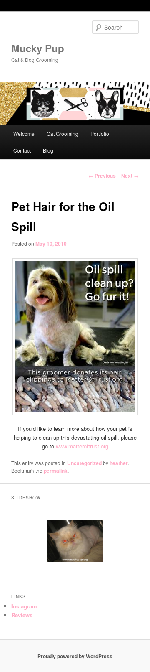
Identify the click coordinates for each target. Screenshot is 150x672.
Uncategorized (84, 463)
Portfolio (99, 133)
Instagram (24, 606)
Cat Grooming (62, 133)
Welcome (24, 133)
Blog (48, 150)
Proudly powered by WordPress (75, 656)
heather (119, 463)
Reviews (21, 615)
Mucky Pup (37, 48)
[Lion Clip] (75, 541)
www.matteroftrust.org (82, 446)
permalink (56, 470)
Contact (22, 150)
